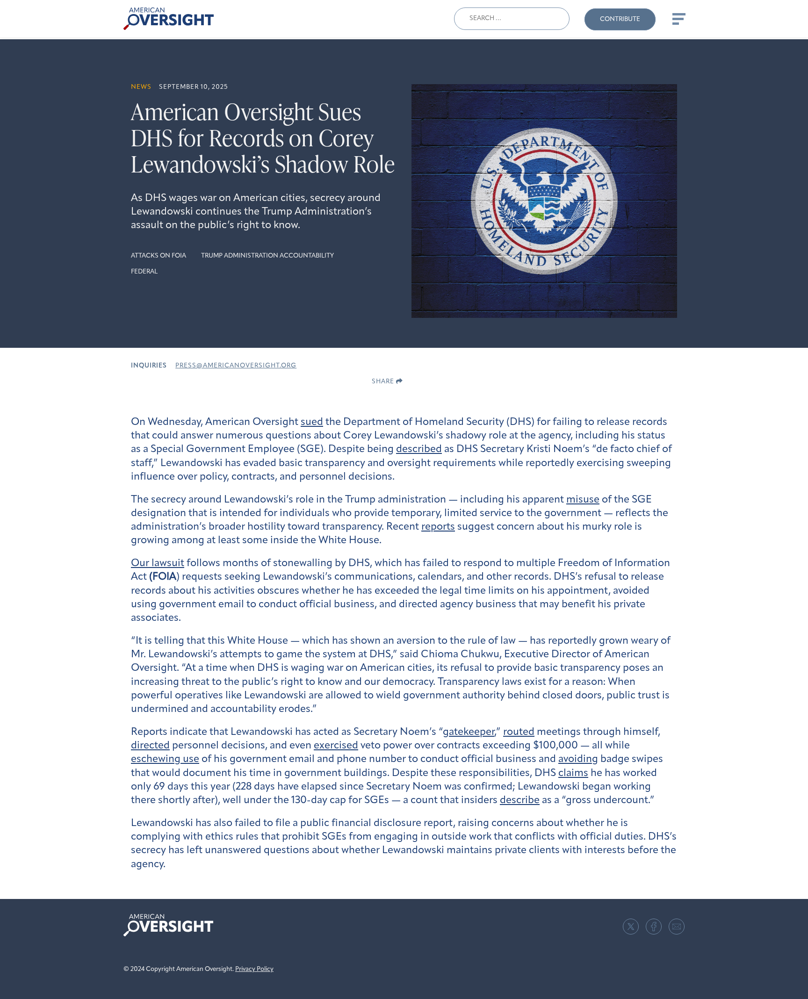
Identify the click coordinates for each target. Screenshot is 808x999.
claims (573, 773)
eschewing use (165, 759)
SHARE (384, 382)
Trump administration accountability (267, 256)
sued (312, 422)
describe (520, 800)
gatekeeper (468, 732)
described (419, 449)
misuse (582, 500)
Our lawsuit (157, 563)
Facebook (654, 926)
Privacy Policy (254, 969)
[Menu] (678, 18)
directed (150, 745)
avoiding (578, 759)
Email (677, 926)
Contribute (620, 19)
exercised (336, 745)
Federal (144, 272)
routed (518, 732)
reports (438, 527)
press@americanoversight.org (235, 366)
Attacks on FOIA (158, 256)
